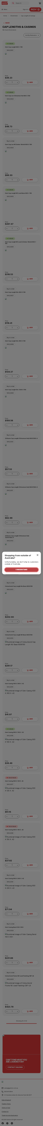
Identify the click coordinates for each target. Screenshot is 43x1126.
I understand (21, 570)
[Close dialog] (37, 555)
